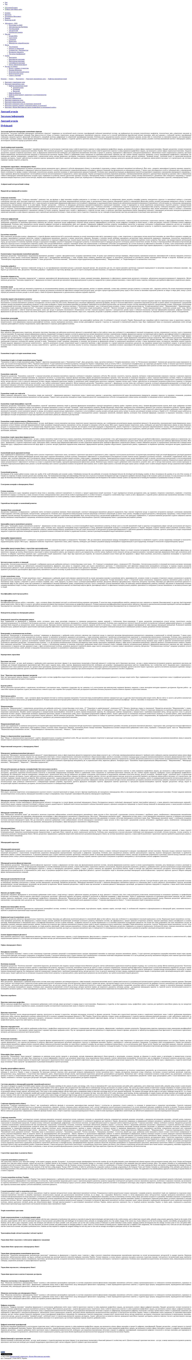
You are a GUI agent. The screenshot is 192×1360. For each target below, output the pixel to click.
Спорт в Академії (15, 75)
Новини (7, 18)
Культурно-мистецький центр (19, 72)
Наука (7, 45)
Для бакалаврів (14, 29)
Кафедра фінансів (15, 93)
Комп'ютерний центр (16, 73)
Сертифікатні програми (17, 63)
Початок (4, 79)
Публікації (16, 89)
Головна (7, 13)
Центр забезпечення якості (18, 64)
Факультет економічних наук (36, 79)
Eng (6, 2)
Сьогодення (13, 38)
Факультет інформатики (13, 98)
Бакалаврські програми (17, 59)
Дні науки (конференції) (17, 54)
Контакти (8, 14)
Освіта (7, 56)
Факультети (13, 57)
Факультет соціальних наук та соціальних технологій (23, 104)
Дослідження (13, 47)
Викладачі (16, 91)
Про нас (7, 34)
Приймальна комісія (15, 32)
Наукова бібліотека (15, 70)
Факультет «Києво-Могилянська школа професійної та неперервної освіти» (30, 107)
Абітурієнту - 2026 (11, 23)
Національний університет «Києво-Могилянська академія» (30, 1356)
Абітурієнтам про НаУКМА (18, 27)
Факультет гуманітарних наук (15, 82)
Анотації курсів (18, 87)
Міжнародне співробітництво (19, 43)
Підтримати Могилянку (13, 16)
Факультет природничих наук (15, 102)
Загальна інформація (12, 116)
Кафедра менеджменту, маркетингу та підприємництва (27, 95)
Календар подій (10, 20)
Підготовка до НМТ (15, 25)
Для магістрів (13, 30)
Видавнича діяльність (16, 52)
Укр (6, 4)
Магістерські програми (16, 61)
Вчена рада (12, 41)
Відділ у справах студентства (19, 68)
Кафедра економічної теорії (57, 79)
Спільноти (12, 39)
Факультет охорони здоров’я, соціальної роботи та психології (25, 105)
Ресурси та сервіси (11, 66)
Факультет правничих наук (14, 100)
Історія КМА (13, 36)
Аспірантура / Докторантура (18, 50)
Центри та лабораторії (16, 48)
